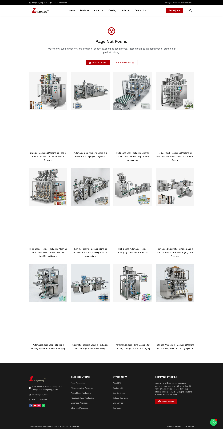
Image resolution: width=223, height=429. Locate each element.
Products (84, 10)
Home (72, 10)
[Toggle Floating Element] (213, 422)
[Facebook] (31, 405)
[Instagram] (39, 405)
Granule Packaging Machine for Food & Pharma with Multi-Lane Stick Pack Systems (48, 156)
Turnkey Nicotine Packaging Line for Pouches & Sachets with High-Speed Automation (90, 252)
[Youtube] (35, 405)
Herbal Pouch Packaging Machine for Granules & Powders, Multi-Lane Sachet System (175, 156)
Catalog (112, 10)
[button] (190, 10)
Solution (125, 10)
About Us (98, 10)
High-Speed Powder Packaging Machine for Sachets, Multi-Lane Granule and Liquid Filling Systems (48, 252)
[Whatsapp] (43, 405)
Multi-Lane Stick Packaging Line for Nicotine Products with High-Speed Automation (132, 156)
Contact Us (140, 10)
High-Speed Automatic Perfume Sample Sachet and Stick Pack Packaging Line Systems (175, 252)
